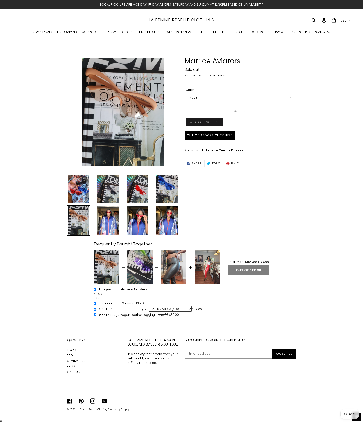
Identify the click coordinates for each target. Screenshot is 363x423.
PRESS (71, 366)
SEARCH (72, 350)
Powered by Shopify (118, 409)
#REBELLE (136, 363)
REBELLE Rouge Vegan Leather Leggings (127, 315)
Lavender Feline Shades (116, 303)
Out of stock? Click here (210, 135)
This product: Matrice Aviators (122, 289)
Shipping (191, 75)
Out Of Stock (249, 270)
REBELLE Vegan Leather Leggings (122, 309)
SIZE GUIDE (74, 372)
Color (190, 90)
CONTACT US (76, 361)
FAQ (70, 355)
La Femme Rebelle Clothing (181, 20)
